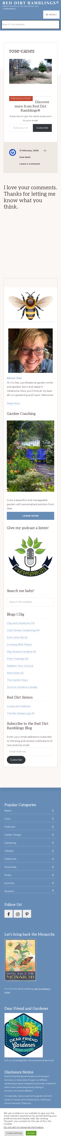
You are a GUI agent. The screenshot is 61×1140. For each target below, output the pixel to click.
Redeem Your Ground (20, 665)
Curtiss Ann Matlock (18, 706)
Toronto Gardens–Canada (22, 687)
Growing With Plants (19, 644)
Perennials (10, 867)
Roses (7, 875)
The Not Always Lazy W (20, 713)
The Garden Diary (17, 680)
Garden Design (12, 834)
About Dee (14, 378)
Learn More (31, 515)
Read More (13, 403)
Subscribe (42, 127)
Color (7, 818)
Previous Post (21, 98)
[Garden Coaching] (30, 456)
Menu (53, 14)
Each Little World (17, 637)
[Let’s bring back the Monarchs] (20, 980)
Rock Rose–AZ (15, 673)
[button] (52, 20)
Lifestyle (8, 850)
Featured (9, 826)
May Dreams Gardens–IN (21, 651)
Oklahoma (10, 858)
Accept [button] (31, 1133)
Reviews (9, 891)
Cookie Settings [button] (14, 1133)
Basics (7, 810)
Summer (9, 883)
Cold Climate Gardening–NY (23, 630)
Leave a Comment (30, 164)
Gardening (10, 842)
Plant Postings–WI (18, 658)
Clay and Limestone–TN (20, 623)
